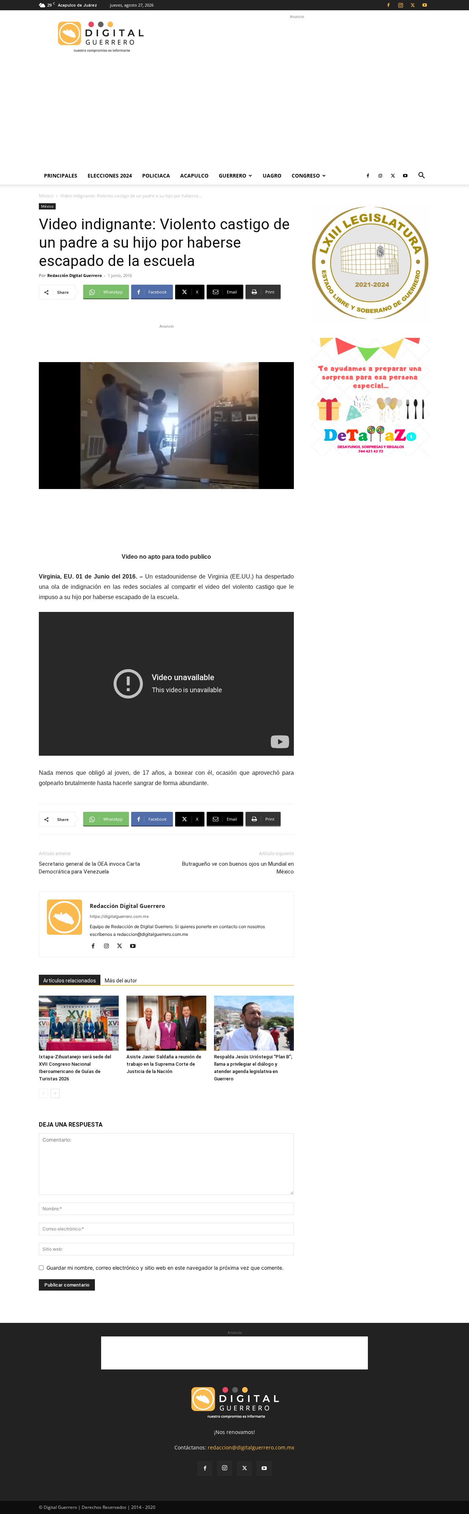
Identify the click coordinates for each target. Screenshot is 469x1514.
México (46, 196)
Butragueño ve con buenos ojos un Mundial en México (238, 868)
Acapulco (194, 175)
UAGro (272, 175)
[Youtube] (424, 5)
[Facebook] (388, 5)
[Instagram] (400, 5)
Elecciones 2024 (110, 175)
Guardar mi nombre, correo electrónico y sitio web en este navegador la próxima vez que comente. (165, 1268)
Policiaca (156, 175)
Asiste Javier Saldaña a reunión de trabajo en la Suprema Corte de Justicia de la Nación (163, 1064)
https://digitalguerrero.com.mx (119, 916)
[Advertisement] (296, 37)
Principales (60, 175)
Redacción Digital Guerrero (74, 275)
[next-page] (55, 1093)
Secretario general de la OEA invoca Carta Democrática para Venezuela (89, 868)
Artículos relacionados (69, 981)
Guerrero (232, 175)
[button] (421, 176)
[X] (412, 5)
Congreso (306, 175)
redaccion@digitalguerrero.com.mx (251, 1447)
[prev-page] (43, 1093)
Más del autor (121, 981)
